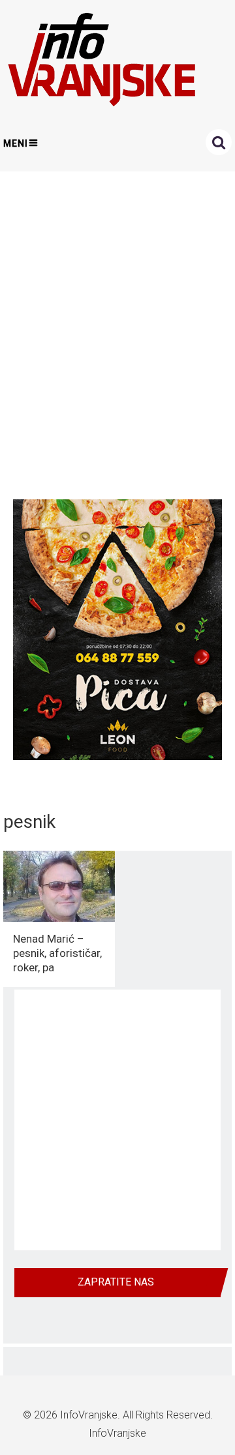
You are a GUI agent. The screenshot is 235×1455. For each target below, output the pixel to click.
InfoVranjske (89, 1415)
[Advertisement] (117, 331)
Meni (15, 143)
